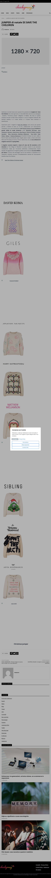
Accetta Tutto (25, 447)
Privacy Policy (22, 439)
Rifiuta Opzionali (25, 445)
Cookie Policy (15, 439)
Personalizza (25, 442)
